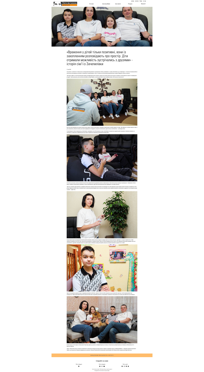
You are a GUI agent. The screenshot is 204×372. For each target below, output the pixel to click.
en (143, 1)
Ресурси (130, 4)
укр (145, 1)
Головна (56, 3)
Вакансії (143, 4)
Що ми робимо (106, 4)
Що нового (118, 4)
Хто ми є (91, 4)
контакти (137, 1)
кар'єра (132, 1)
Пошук (141, 1)
